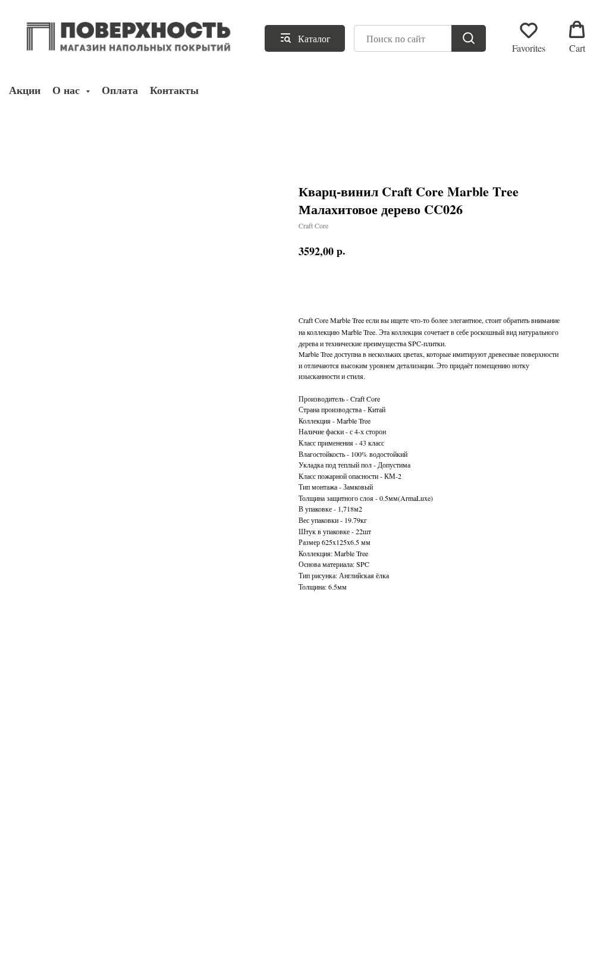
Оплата (120, 90)
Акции (24, 90)
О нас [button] (67, 90)
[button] (528, 37)
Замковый (358, 486)
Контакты (174, 90)
